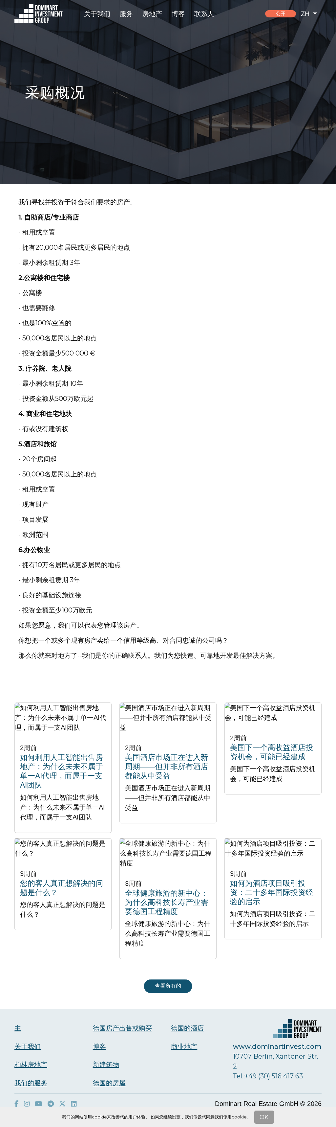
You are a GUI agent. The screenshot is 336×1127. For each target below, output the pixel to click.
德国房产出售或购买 (122, 1028)
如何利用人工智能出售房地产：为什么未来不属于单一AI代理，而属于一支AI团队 (61, 771)
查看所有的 (168, 986)
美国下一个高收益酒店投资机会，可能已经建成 (271, 752)
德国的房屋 (109, 1083)
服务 (126, 13)
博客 (178, 13)
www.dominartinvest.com (277, 1046)
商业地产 (184, 1046)
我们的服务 (30, 1083)
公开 (280, 13)
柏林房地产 (30, 1065)
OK (264, 1117)
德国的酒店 (187, 1028)
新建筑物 (106, 1065)
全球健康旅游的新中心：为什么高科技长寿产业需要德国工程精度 (166, 902)
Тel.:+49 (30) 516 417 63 (268, 1076)
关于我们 (97, 13)
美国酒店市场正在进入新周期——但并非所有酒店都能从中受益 (166, 766)
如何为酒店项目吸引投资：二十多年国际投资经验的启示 (271, 892)
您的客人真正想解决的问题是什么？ (61, 888)
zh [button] (306, 13)
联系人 (204, 13)
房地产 (152, 13)
